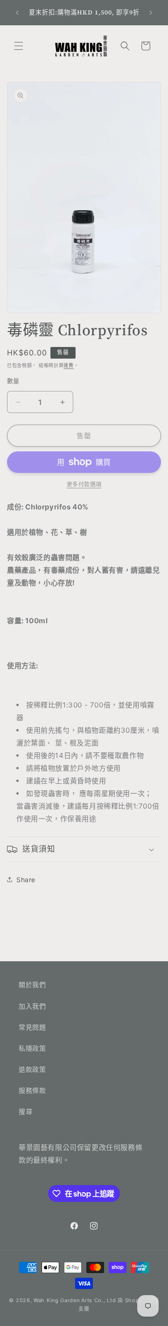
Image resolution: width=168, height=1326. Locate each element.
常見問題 (32, 1027)
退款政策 (32, 1069)
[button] (18, 46)
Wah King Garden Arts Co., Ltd (75, 1300)
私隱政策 (32, 1048)
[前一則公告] (17, 12)
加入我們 (32, 1006)
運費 (68, 365)
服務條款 (32, 1090)
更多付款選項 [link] (84, 484)
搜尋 (25, 1111)
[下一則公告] (150, 12)
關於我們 (32, 984)
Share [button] (25, 880)
